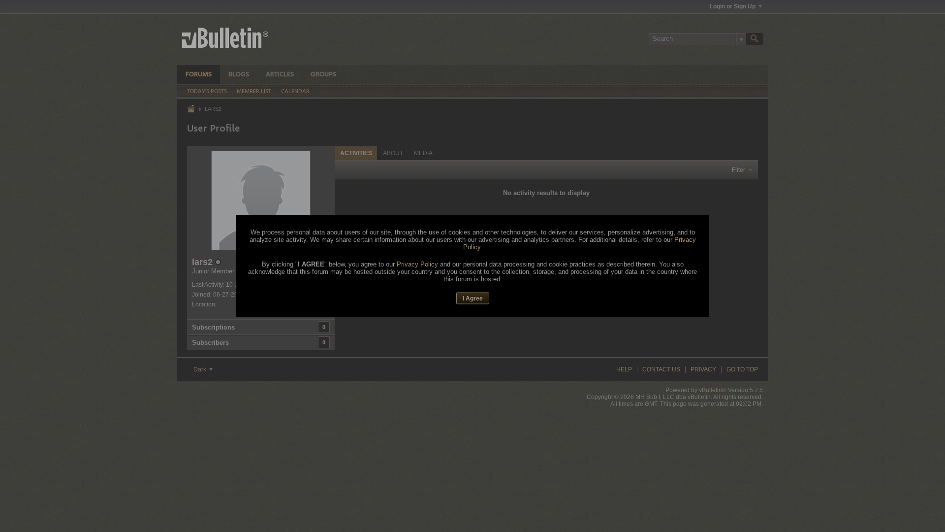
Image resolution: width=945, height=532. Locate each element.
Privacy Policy (417, 263)
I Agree (473, 298)
